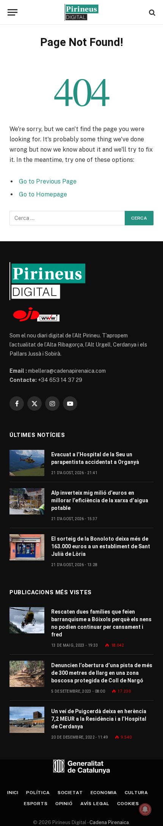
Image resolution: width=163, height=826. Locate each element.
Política (38, 792)
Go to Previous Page (48, 181)
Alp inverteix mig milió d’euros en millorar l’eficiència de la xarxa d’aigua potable (99, 500)
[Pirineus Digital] (81, 12)
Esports (36, 803)
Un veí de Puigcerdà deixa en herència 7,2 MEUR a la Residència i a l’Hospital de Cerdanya (98, 718)
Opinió (64, 803)
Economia (104, 792)
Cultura (136, 792)
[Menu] (12, 12)
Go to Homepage (43, 194)
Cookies (128, 803)
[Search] (151, 12)
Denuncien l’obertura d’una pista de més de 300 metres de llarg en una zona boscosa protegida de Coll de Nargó (101, 673)
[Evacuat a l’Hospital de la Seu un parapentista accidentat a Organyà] (26, 463)
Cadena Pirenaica (108, 822)
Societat (70, 792)
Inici (13, 792)
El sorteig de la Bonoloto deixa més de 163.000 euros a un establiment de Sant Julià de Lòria (100, 546)
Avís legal (95, 803)
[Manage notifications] (145, 809)
